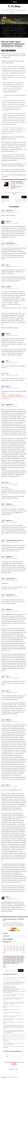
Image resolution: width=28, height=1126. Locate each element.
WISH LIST (23, 30)
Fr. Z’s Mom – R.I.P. (21, 35)
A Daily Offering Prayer (5, 31)
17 (7, 948)
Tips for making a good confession (20, 31)
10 (7, 947)
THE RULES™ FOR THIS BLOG (20, 27)
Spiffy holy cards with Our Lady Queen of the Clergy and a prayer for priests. (21, 200)
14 (20, 947)
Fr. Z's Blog (14, 6)
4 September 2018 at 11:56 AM (12, 266)
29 (23, 950)
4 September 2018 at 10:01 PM (12, 596)
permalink (14, 193)
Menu (15, 2)
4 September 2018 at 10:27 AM (12, 212)
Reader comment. (11, 1044)
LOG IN (7, 25)
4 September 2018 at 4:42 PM (12, 484)
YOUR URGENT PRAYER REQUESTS (18, 28)
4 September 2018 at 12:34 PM (12, 288)
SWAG (12, 31)
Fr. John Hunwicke (21, 977)
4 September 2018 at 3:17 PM (12, 375)
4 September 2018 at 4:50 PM (12, 505)
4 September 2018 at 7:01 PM (12, 558)
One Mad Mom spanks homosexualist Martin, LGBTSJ (5, 200)
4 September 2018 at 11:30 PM (12, 611)
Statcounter (15, 1062)
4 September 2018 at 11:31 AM (12, 245)
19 (14, 948)
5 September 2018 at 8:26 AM (12, 721)
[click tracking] (14, 1064)
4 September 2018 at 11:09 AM (12, 223)
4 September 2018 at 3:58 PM (12, 388)
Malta (7, 676)
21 (20, 948)
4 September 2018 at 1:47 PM (12, 335)
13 (17, 947)
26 (14, 950)
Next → (24, 196)
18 (10, 948)
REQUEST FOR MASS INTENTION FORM (14, 36)
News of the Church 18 (6, 33)
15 (23, 947)
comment (7, 1041)
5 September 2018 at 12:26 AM (12, 678)
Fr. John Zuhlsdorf (18, 47)
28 (20, 950)
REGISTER (19, 25)
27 (17, 950)
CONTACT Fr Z (13, 25)
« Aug (4, 953)
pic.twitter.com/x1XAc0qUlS (9, 91)
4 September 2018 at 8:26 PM (12, 580)
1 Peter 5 (11, 1032)
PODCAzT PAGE (6, 28)
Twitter (11, 1019)
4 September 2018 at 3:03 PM (12, 362)
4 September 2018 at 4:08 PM (12, 406)
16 (4, 948)
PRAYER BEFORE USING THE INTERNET (11, 30)
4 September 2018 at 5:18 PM (12, 542)
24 (7, 950)
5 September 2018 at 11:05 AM (12, 898)
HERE (24, 991)
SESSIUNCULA (16, 192)
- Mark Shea (5, 1047)
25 (10, 950)
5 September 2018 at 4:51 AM (12, 692)
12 (14, 947)
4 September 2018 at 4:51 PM (12, 522)
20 (17, 948)
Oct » (24, 953)
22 (23, 948)
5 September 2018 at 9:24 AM (12, 786)
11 (10, 947)
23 (4, 950)
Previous (5, 196)
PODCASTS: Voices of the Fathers (10, 35)
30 (4, 951)
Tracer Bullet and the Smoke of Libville (19, 33)
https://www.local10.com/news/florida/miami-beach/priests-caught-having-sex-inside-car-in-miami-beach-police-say (13, 396)
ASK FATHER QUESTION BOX (7, 27)
